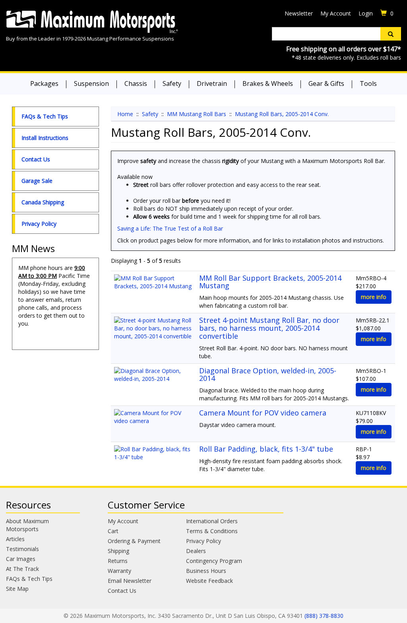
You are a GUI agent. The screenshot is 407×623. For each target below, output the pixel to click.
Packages (44, 83)
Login (366, 13)
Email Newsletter (129, 580)
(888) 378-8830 (323, 615)
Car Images (20, 559)
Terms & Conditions (212, 531)
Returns (118, 561)
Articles (15, 539)
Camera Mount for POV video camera (262, 412)
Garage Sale (36, 180)
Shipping (118, 551)
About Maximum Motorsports (27, 525)
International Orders (212, 521)
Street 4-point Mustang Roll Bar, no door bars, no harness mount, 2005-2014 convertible (269, 328)
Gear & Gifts (326, 83)
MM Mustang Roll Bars (196, 114)
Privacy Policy (38, 223)
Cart (113, 531)
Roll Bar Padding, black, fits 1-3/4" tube (266, 449)
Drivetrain (212, 83)
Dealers (196, 551)
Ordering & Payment (134, 541)
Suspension (91, 83)
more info (373, 297)
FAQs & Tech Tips (44, 116)
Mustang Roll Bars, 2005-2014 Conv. (282, 114)
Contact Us (35, 159)
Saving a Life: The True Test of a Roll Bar (170, 228)
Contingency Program (214, 561)
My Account (335, 13)
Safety (172, 83)
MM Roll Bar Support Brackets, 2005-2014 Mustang (270, 282)
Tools (368, 83)
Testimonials (22, 549)
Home (125, 114)
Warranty (119, 570)
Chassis (135, 83)
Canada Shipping (42, 202)
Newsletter (299, 13)
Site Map (17, 588)
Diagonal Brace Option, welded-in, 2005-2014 (267, 374)
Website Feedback (209, 580)
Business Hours (206, 570)
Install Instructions (44, 138)
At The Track (22, 569)
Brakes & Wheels (267, 83)
